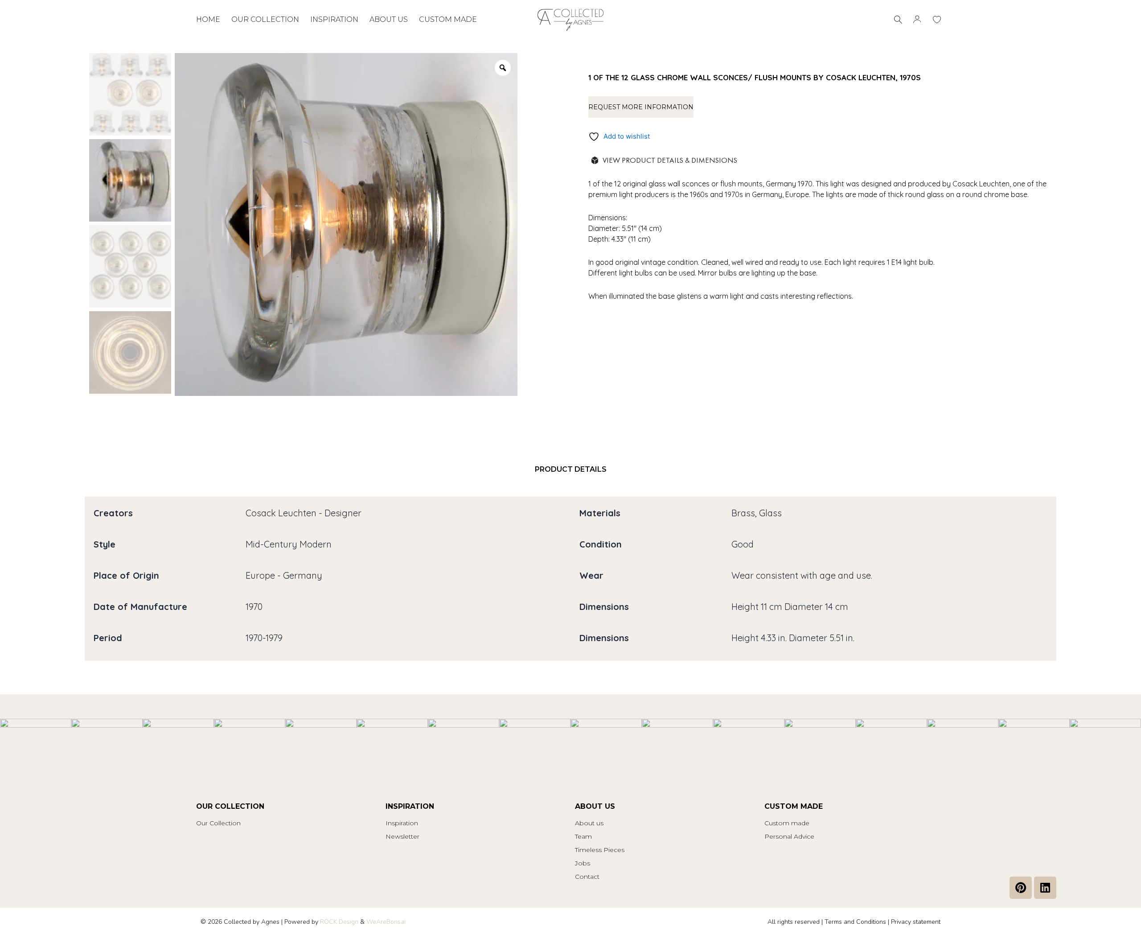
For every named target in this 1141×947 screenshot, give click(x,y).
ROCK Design (339, 922)
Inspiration (334, 19)
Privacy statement (915, 922)
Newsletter (402, 836)
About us (388, 19)
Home (208, 19)
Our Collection (218, 823)
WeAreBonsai (386, 922)
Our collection (265, 19)
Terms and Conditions (855, 922)
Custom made (448, 19)
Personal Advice (789, 836)
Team (583, 836)
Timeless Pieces (599, 850)
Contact (587, 877)
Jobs (582, 863)
